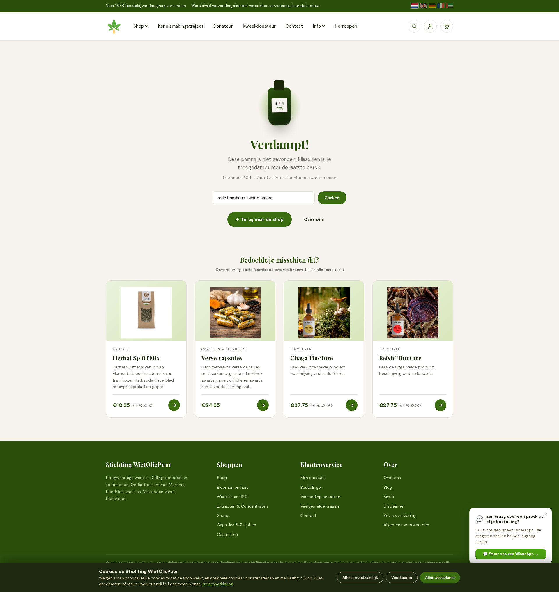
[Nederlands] (414, 5)
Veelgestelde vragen (319, 506)
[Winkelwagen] (446, 26)
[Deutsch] (432, 5)
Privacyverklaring (399, 515)
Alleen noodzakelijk (360, 577)
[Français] (440, 5)
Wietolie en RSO (232, 496)
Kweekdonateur (259, 26)
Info (317, 26)
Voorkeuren (401, 577)
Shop (138, 26)
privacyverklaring (217, 584)
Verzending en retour (320, 496)
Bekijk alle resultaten (324, 269)
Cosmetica (227, 534)
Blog (388, 487)
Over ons (314, 219)
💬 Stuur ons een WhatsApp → (511, 554)
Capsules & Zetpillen (236, 524)
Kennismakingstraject (181, 26)
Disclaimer (394, 506)
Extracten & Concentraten (242, 506)
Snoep (223, 515)
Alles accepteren (440, 577)
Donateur (223, 26)
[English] (423, 5)
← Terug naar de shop (260, 219)
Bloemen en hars (233, 487)
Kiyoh (389, 496)
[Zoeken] (414, 26)
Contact (294, 26)
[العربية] (449, 5)
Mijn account (312, 477)
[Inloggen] (430, 26)
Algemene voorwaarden (406, 524)
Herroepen (346, 26)
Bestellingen (311, 487)
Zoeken (332, 197)
